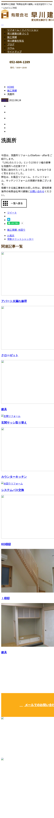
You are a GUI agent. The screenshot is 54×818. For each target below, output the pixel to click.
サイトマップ (14, 51)
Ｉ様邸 (5, 598)
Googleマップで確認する (16, 782)
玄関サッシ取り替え (14, 422)
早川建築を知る (15, 40)
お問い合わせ (37, 191)
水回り (4, 100)
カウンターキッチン (14, 476)
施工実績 (12, 37)
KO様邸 (6, 544)
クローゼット (9, 355)
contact (11, 71)
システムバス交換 (12, 490)
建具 (4, 409)
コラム (10, 48)
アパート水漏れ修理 (14, 301)
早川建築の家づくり (18, 33)
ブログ (10, 44)
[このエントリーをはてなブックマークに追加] (8, 220)
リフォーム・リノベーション (22, 30)
